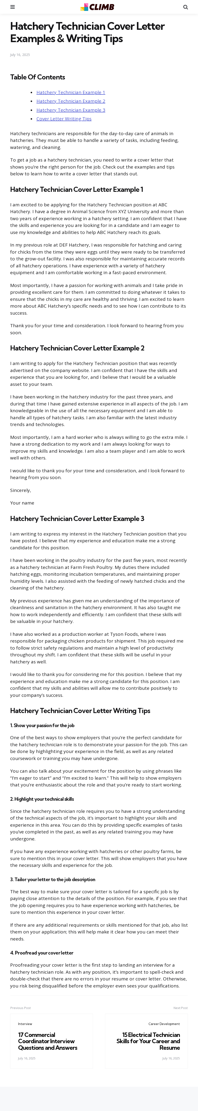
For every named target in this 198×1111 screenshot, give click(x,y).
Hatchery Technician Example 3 (70, 110)
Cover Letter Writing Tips (64, 119)
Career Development (164, 1024)
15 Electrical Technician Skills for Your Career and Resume (148, 1041)
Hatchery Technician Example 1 (70, 92)
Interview (25, 1024)
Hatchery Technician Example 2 (70, 101)
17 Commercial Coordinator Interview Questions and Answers (47, 1041)
